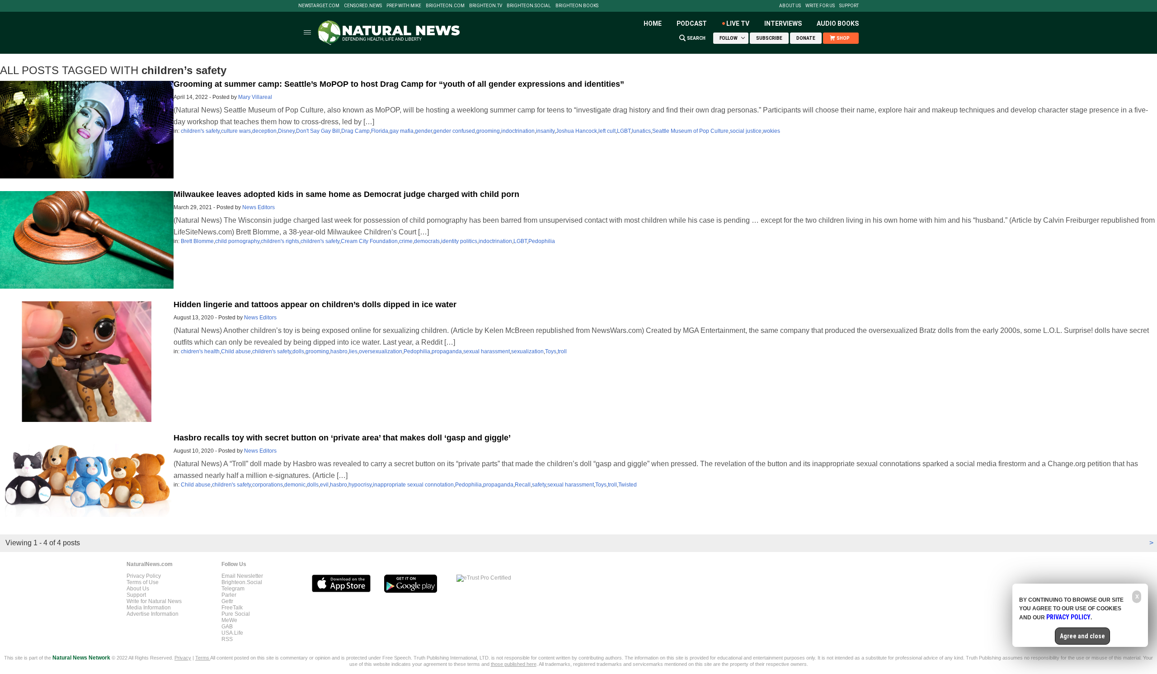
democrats (427, 241)
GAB (227, 626)
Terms (202, 657)
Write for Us (820, 6)
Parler (228, 595)
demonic (295, 485)
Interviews (783, 23)
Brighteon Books (576, 6)
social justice (746, 131)
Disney (286, 131)
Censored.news (363, 6)
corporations (267, 485)
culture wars (236, 131)
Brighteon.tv (485, 6)
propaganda (447, 351)
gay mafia (402, 131)
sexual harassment (486, 351)
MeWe (229, 620)
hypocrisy (360, 485)
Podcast (692, 23)
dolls (298, 351)
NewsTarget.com (318, 6)
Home (653, 23)
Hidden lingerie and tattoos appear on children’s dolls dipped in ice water (315, 304)
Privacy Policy (144, 576)
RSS (227, 639)
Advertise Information (153, 614)
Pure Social (235, 614)
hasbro (339, 351)
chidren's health (200, 351)
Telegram (233, 588)
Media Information (149, 607)
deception (264, 131)
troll (562, 351)
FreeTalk (232, 607)
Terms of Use (143, 582)
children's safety (200, 131)
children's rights (280, 241)
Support (849, 6)
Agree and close (1082, 636)
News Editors (258, 207)
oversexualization (380, 351)
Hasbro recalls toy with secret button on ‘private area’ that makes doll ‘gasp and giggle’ (342, 437)
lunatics (641, 131)
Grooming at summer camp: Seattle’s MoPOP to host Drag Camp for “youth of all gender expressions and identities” (399, 84)
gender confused (454, 131)
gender (423, 131)
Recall (523, 485)
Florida (379, 131)
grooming (488, 131)
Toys (550, 351)
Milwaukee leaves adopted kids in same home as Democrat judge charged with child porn (346, 194)
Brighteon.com (445, 6)
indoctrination (518, 131)
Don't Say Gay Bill (318, 131)
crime (406, 241)
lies (353, 351)
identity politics (459, 241)
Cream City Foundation (369, 241)
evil (324, 485)
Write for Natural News (154, 601)
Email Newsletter (242, 576)
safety (539, 485)
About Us (790, 6)
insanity (545, 131)
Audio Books (838, 23)
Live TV (737, 23)
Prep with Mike (403, 6)
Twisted (627, 485)
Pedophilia (541, 241)
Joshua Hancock (576, 131)
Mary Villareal (255, 97)
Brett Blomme (197, 241)
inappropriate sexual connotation (413, 485)
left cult (607, 131)
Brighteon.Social (529, 6)
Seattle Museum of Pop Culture (690, 131)
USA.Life (232, 633)
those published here (513, 664)
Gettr (227, 601)
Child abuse (236, 351)
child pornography (237, 241)
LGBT (623, 131)
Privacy (182, 657)
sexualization (527, 351)
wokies (771, 131)
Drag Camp (355, 131)
